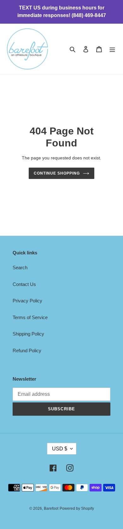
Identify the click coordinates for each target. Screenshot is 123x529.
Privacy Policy (27, 300)
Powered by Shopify (77, 508)
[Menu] (112, 49)
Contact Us (24, 284)
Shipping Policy (28, 333)
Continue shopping (57, 173)
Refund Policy (27, 350)
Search (20, 267)
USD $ (59, 448)
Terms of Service (30, 317)
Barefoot (51, 508)
